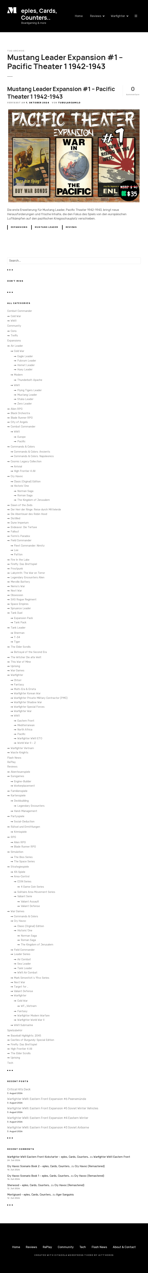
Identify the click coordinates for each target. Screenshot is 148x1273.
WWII (13, 320)
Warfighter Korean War (27, 693)
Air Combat (24, 959)
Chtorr (17, 680)
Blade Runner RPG (22, 417)
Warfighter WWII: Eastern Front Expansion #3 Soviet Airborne (48, 1127)
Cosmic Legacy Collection (26, 461)
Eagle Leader (25, 356)
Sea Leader (24, 963)
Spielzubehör (14, 1030)
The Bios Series (23, 857)
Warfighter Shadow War (28, 702)
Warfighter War (23, 711)
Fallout (15, 531)
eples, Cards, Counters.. (39, 14)
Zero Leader (24, 403)
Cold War (16, 316)
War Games (17, 670)
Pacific (21, 441)
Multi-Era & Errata (25, 689)
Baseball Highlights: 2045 (26, 1035)
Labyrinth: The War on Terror (28, 573)
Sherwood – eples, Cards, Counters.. (28, 1185)
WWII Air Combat (27, 972)
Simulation (17, 851)
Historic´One (21, 485)
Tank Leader (18, 627)
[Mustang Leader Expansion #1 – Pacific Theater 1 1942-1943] (74, 111)
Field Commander (21, 540)
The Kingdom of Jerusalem (33, 500)
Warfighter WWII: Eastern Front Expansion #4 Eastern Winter (47, 1118)
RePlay (11, 762)
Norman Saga (25, 491)
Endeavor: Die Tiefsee (24, 527)
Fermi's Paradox (20, 536)
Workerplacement (24, 785)
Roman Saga (24, 495)
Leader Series (22, 954)
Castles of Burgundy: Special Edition (32, 1040)
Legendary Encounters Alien (27, 577)
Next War (16, 590)
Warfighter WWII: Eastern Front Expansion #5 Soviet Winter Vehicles (52, 1108)
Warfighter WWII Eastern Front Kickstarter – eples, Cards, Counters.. (48, 1156)
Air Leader (17, 345)
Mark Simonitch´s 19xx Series (31, 977)
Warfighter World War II (30, 1020)
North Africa (24, 729)
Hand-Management (25, 811)
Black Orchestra (20, 413)
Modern (18, 374)
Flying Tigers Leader (29, 390)
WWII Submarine (23, 1025)
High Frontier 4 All (24, 471)
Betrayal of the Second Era (30, 652)
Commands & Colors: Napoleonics (34, 456)
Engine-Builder (22, 781)
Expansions (19, 227)
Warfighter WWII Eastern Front (111, 1156)
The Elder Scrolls (21, 646)
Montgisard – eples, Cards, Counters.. (29, 1194)
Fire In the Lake (20, 559)
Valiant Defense (30, 906)
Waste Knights (19, 752)
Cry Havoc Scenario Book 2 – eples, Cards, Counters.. (39, 1166)
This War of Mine (21, 661)
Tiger (17, 641)
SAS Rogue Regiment (23, 599)
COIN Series (24, 881)
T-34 (17, 637)
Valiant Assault (30, 901)
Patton (18, 554)
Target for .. (21, 986)
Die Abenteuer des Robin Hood (29, 514)
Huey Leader (24, 369)
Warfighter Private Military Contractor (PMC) (41, 698)
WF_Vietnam (29, 1006)
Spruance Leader (21, 608)
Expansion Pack (23, 618)
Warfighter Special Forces (29, 706)
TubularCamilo (69, 103)
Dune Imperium (20, 522)
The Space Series (24, 861)
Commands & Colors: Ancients (32, 451)
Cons (14, 331)
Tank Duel (16, 612)
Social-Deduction (24, 821)
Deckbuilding (21, 800)
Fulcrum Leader (26, 360)
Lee (16, 550)
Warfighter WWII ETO (29, 738)
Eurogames (17, 776)
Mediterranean (26, 725)
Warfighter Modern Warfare (33, 1015)
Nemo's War (18, 586)
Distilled (15, 518)
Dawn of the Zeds (21, 505)
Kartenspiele (18, 795)
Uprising (15, 666)
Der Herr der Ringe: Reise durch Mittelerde (36, 509)
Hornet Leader (26, 365)
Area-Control (21, 876)
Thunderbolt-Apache (29, 380)
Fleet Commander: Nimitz (29, 545)
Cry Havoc (17, 476)
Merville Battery (20, 581)
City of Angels (19, 422)
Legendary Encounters (31, 805)
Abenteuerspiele (20, 771)
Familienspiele (19, 791)
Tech (10, 1063)
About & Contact (124, 1247)
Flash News (14, 757)
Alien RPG (17, 408)
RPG (13, 837)
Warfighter (118, 16)
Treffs (14, 335)
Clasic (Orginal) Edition (27, 481)
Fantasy (19, 684)
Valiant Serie (24, 896)
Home (79, 16)
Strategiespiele (20, 866)
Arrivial (18, 466)
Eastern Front (25, 720)
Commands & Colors (23, 446)
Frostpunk (17, 568)
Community (14, 325)
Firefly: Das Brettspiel (24, 564)
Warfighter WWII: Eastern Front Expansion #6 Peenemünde (46, 1099)
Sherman (19, 633)
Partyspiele (17, 816)
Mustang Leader (46, 227)
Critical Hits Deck (19, 1089)
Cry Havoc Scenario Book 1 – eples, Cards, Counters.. (38, 1175)
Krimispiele (20, 831)
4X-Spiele (19, 872)
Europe (21, 436)
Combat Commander (19, 311)
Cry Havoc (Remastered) (90, 1166)
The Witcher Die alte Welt (26, 657)
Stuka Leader (25, 399)
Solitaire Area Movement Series (36, 892)
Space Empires (20, 604)
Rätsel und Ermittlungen (25, 826)
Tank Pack (20, 622)
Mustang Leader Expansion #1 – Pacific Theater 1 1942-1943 (61, 92)
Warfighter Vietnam (22, 748)
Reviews (95, 16)
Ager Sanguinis (65, 1194)
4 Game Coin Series (32, 886)
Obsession (17, 595)
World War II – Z (26, 743)
